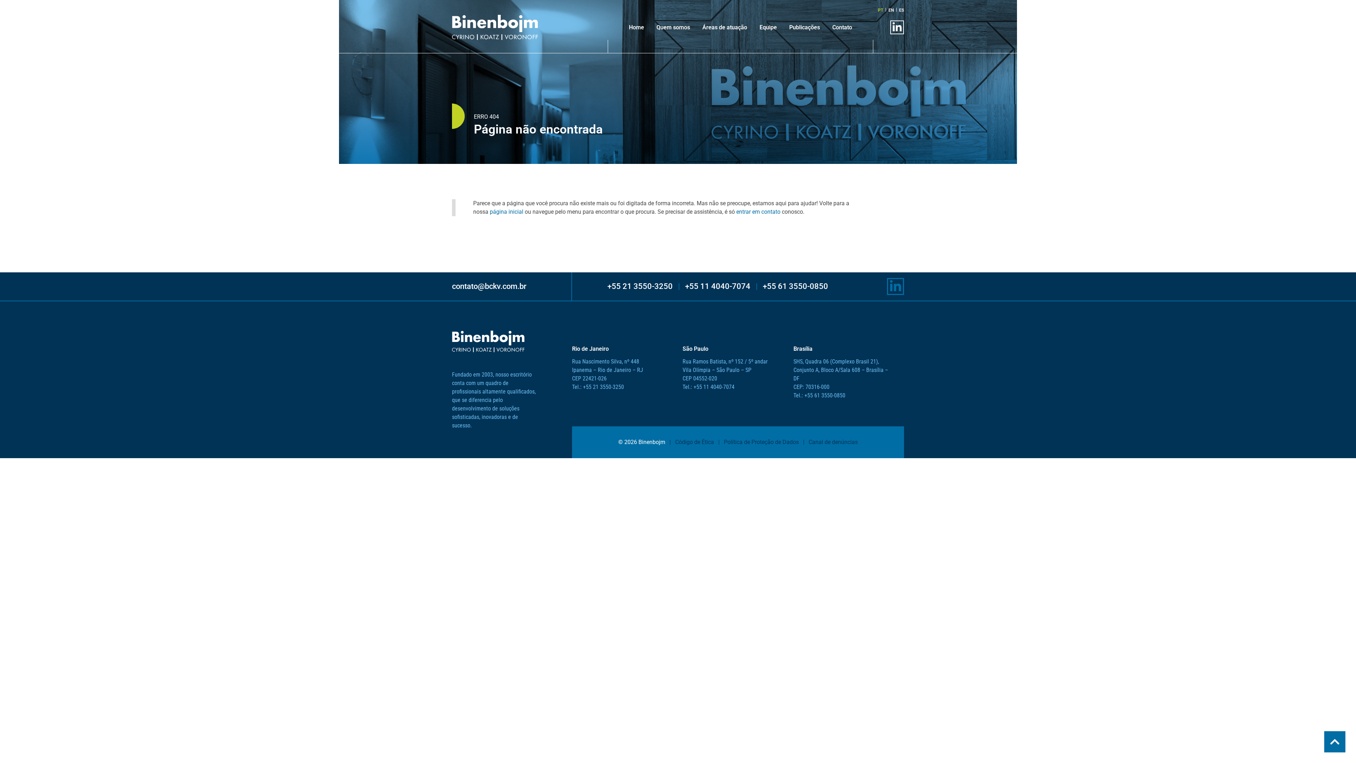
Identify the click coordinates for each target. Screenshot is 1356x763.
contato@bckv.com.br (489, 286)
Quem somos (673, 27)
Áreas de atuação (724, 27)
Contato (842, 27)
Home (636, 27)
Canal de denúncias (833, 442)
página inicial (506, 211)
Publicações (804, 27)
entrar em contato (758, 211)
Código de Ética (694, 442)
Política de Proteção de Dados (761, 442)
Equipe (768, 27)
